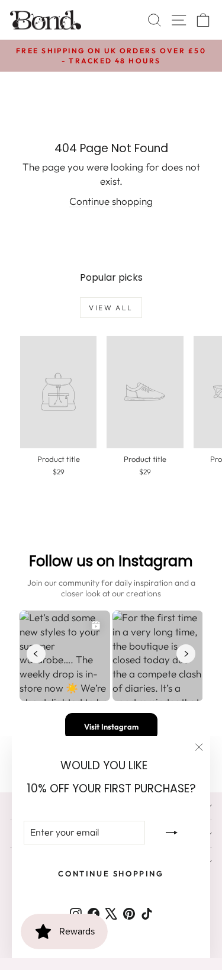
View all (111, 307)
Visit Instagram (111, 726)
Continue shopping (111, 201)
